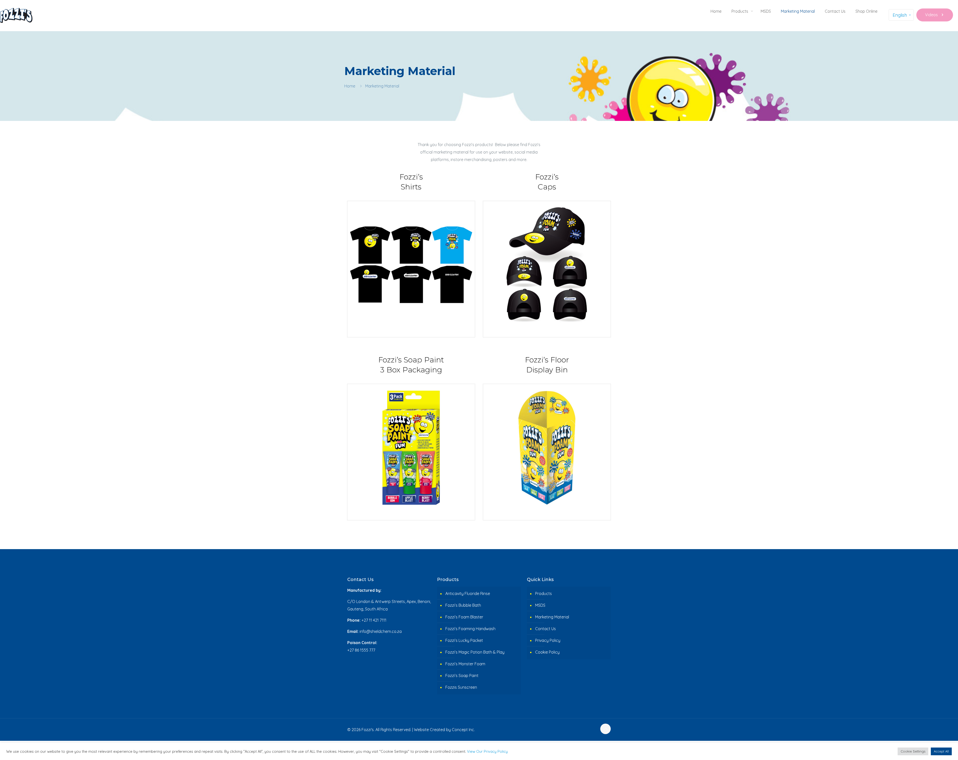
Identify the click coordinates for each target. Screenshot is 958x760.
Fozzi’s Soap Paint (462, 675)
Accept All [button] (941, 751)
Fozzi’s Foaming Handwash (470, 628)
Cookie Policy (547, 652)
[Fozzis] (16, 15)
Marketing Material (552, 616)
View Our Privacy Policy (487, 751)
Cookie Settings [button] (913, 751)
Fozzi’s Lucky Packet (464, 640)
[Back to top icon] (605, 729)
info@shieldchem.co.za (380, 631)
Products (543, 593)
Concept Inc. (463, 729)
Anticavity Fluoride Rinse (467, 593)
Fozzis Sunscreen (461, 687)
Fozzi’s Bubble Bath (463, 605)
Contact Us (545, 628)
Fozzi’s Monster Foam (465, 663)
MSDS (540, 605)
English (900, 15)
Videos (931, 14)
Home (349, 86)
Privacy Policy (547, 640)
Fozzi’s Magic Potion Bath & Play (474, 652)
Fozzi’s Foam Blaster (464, 616)
